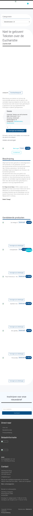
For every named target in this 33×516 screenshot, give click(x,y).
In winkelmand (16, 152)
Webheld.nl (29, 509)
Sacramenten (10, 123)
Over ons (5, 427)
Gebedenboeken (18, 121)
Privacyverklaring (7, 432)
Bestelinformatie (7, 430)
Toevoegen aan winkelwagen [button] (16, 245)
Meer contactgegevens (7, 484)
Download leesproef (15, 92)
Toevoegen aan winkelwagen (16, 130)
